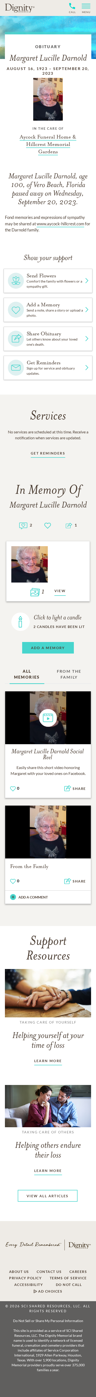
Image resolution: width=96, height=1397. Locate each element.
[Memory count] (23, 525)
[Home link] (19, 7)
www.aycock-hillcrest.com (60, 223)
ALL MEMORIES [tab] (27, 674)
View (60, 591)
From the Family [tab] (69, 674)
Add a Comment (33, 897)
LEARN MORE (48, 1061)
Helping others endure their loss (48, 1145)
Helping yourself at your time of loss (48, 1035)
